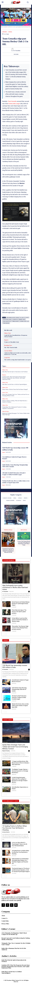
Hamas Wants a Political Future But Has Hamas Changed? (15, 389)
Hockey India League (14, 103)
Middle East (12, 366)
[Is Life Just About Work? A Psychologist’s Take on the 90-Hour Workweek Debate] (6, 845)
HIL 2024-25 (22, 317)
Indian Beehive (18, 363)
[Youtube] (16, 905)
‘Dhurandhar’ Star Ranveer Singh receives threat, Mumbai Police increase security (20, 628)
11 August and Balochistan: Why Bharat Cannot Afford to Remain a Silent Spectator (20, 763)
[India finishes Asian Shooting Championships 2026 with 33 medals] (6, 690)
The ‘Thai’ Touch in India (10, 347)
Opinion (22, 366)
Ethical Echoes (8, 358)
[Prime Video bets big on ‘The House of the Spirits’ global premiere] (6, 612)
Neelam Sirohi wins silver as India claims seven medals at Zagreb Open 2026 (20, 705)
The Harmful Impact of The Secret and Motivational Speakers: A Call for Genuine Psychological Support (21, 870)
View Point (22, 375)
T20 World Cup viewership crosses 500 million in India (14, 666)
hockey (27, 317)
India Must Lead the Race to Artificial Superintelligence (14, 384)
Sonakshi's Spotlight (17, 370)
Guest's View (22, 361)
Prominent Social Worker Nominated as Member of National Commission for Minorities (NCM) (8, 550)
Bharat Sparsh (18, 352)
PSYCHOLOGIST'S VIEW (10, 801)
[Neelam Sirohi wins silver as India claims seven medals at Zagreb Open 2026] (6, 706)
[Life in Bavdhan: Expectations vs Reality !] (6, 789)
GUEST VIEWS (7, 719)
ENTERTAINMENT (9, 560)
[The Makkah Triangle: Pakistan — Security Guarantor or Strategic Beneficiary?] (6, 771)
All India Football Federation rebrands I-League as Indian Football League (19, 697)
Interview (12, 365)
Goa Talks (14, 361)
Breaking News (8, 345)
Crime (12, 355)
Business (18, 353)
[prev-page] (3, 634)
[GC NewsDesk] (16, 49)
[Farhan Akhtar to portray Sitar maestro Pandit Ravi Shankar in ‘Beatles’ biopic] (6, 620)
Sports (4, 31)
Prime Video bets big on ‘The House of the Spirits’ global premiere (19, 611)
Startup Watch (18, 373)
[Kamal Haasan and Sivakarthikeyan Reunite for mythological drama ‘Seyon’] (6, 604)
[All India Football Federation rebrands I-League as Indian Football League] (6, 698)
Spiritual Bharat (15, 372)
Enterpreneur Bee (17, 356)
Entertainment (5, 582)
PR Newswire (9, 368)
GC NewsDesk (16, 50)
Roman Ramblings (17, 369)
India (10, 31)
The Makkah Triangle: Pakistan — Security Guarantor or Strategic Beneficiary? (20, 771)
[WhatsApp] (23, 58)
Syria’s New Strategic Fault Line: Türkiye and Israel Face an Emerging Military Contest (15, 747)
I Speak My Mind (10, 362)
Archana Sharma (6, 832)
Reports (6, 340)
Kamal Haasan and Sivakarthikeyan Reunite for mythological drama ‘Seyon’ (21, 603)
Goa (14, 359)
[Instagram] (7, 905)
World (15, 376)
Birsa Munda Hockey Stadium (13, 317)
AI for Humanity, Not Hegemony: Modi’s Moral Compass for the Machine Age (14, 933)
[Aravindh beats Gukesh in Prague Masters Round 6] (6, 682)
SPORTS (5, 640)
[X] (16, 58)
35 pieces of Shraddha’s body (11, 342)
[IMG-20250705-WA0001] (16, 211)
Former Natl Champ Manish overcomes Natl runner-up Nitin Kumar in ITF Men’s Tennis (24, 543)
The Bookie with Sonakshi (12, 375)
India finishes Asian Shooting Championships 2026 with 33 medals (19, 689)
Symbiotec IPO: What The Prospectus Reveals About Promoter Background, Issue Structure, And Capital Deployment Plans (16, 966)
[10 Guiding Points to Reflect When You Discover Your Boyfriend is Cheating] (6, 853)
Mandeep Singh (22, 319)
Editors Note (7, 333)
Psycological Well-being (19, 368)
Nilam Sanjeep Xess (7, 321)
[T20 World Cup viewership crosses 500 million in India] (16, 653)
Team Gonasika (12, 101)
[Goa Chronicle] (16, 2)
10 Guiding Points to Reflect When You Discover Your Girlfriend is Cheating (14, 828)
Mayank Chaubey (6, 750)
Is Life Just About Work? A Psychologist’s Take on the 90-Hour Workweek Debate (19, 844)
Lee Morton (15, 319)
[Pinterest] (20, 58)
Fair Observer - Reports (18, 358)
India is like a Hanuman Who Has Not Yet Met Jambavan (14, 949)
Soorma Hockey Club (24, 321)
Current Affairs (8, 350)
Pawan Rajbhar (15, 321)
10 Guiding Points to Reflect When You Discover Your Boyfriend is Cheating (20, 852)
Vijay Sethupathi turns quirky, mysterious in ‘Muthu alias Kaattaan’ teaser (15, 587)
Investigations (19, 365)
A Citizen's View (10, 352)
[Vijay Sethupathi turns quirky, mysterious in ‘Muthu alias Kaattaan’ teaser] (16, 573)
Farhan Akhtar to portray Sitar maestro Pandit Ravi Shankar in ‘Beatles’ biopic (20, 620)
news (18, 366)
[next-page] (6, 634)
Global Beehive (7, 359)
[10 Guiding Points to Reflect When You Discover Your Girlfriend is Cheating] (16, 814)
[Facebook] (13, 58)
